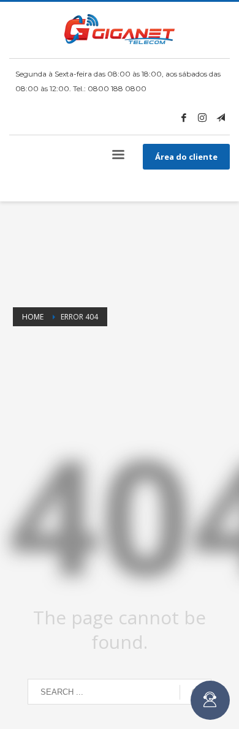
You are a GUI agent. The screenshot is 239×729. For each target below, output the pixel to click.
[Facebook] (184, 117)
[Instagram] (202, 117)
